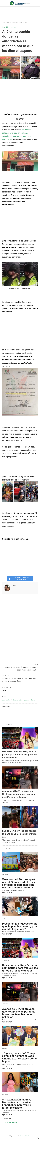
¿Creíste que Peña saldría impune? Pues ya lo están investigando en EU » (20, 668)
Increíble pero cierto (19, 22)
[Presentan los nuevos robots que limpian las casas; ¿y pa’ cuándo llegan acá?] (20, 906)
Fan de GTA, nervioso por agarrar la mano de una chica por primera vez (19, 834)
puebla (26, 700)
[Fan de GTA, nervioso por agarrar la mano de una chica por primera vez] (20, 817)
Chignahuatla (17, 700)
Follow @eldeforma (10, 1122)
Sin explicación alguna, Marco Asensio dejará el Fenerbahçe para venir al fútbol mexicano (17, 1103)
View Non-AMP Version (26, 1136)
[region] (20, 12)
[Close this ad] (38, 1138)
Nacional (5, 874)
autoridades (6, 700)
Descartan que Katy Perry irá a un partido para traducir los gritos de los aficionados (19, 754)
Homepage (5, 22)
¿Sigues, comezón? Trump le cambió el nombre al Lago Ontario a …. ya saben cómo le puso (20, 1057)
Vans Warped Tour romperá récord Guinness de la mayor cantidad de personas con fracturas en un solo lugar (19, 883)
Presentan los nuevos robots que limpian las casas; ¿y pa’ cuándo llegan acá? (19, 926)
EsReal (4, 918)
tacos (33, 700)
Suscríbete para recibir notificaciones (21, 578)
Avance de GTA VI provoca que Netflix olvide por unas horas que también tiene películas (19, 794)
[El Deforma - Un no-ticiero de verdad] (20, 3)
